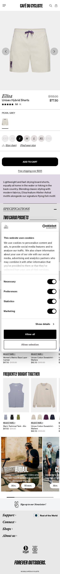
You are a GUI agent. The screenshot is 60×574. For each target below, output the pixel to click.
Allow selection (30, 344)
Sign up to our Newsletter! (33, 504)
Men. (13, 485)
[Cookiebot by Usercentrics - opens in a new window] (42, 227)
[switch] (51, 291)
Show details (43, 324)
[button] (30, 162)
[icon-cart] (55, 5)
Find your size (28, 145)
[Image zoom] (30, 50)
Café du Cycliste (32, 571)
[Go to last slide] (6, 51)
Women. (28, 485)
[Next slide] (54, 51)
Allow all (30, 334)
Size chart (11, 145)
